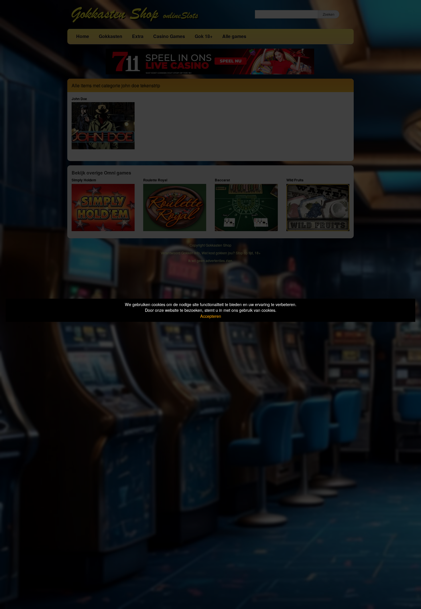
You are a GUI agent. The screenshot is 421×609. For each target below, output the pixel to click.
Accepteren (210, 316)
